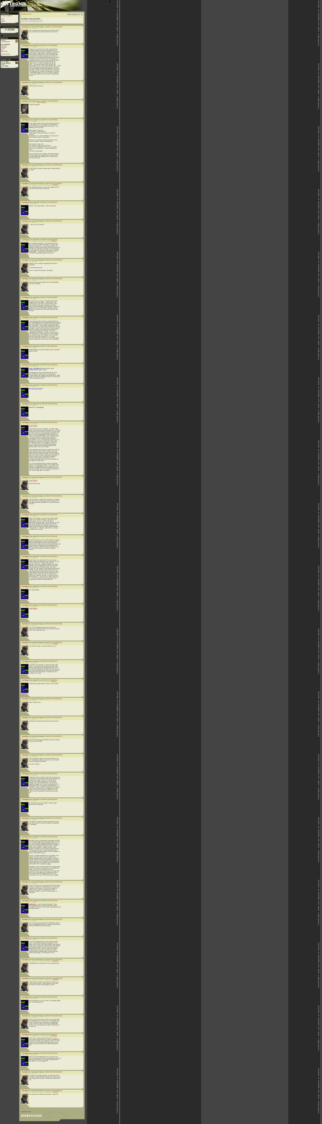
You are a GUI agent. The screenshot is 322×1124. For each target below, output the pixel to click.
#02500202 (54, 536)
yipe (2, 50)
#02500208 (59, 623)
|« (22, 20)
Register (3, 21)
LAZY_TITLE (33, 480)
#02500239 (59, 882)
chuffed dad (32, 904)
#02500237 (59, 818)
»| (41, 20)
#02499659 (54, 119)
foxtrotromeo (4, 51)
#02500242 (54, 938)
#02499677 (59, 183)
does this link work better (35, 388)
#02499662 (59, 165)
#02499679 (59, 221)
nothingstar (4, 47)
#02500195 (59, 477)
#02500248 (54, 1053)
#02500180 (54, 317)
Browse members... (6, 54)
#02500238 (54, 837)
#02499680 (54, 239)
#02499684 (59, 278)
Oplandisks (4, 45)
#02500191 (54, 422)
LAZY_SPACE (33, 608)
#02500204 (54, 586)
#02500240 (54, 900)
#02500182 (54, 364)
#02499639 (59, 27)
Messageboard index (26, 14)
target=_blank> (34, 368)
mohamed (24, 101)
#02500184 (54, 403)
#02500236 (54, 799)
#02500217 (59, 736)
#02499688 (54, 297)
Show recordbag (42, 102)
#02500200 (54, 514)
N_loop (3, 48)
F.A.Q (2, 18)
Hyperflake (25, 27)
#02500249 (59, 1072)
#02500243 (59, 959)
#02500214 (59, 698)
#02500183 (54, 385)
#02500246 (59, 1015)
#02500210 (59, 642)
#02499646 (54, 101)
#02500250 (59, 1090)
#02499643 (54, 45)
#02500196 (59, 496)
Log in (2, 19)
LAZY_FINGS (33, 426)
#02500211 (54, 661)
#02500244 (59, 978)
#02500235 (54, 773)
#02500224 (59, 755)
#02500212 (54, 680)
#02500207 (54, 605)
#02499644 (59, 82)
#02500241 (59, 919)
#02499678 (54, 202)
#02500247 (54, 1034)
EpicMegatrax (26, 45)
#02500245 (54, 997)
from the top (40, 407)
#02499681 (59, 260)
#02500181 (54, 346)
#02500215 (59, 717)
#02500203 (54, 556)
